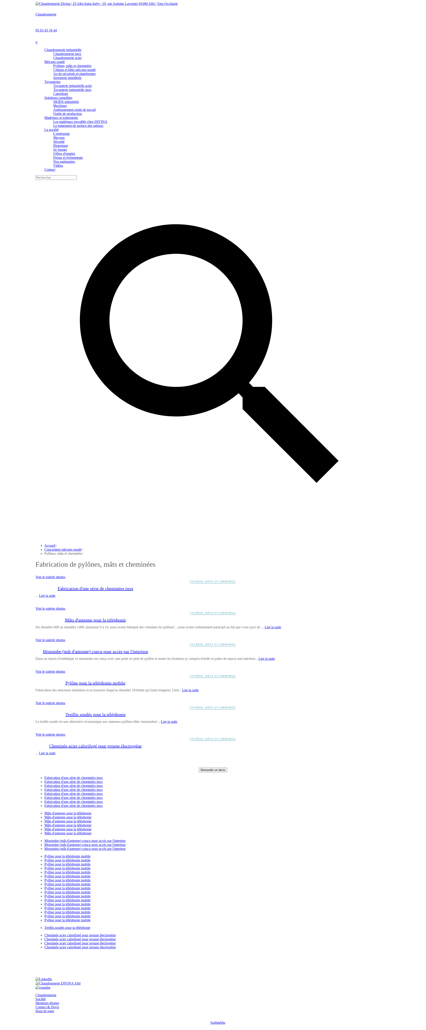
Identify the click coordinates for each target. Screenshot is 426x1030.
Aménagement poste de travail (74, 110)
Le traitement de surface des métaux (78, 126)
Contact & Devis (47, 1007)
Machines (60, 106)
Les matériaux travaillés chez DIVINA (80, 122)
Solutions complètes (58, 98)
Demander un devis (213, 770)
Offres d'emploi (64, 153)
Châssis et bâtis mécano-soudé (74, 70)
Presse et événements (68, 157)
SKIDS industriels (66, 102)
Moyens (59, 138)
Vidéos (58, 165)
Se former (60, 149)
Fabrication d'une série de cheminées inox (95, 588)
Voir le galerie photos (50, 577)
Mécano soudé (54, 62)
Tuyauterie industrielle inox (72, 90)
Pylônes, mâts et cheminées (72, 66)
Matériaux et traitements (61, 118)
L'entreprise (61, 134)
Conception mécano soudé (62, 549)
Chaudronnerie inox (67, 54)
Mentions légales (47, 1003)
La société (51, 130)
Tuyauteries (52, 82)
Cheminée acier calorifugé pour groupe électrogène (95, 745)
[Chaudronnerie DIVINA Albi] (58, 983)
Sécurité (59, 141)
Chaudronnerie (46, 14)
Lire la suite (47, 596)
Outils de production (67, 114)
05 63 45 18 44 (46, 30)
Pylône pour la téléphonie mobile (95, 682)
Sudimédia (217, 1022)
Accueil (49, 545)
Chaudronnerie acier (67, 58)
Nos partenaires (64, 161)
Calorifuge (60, 94)
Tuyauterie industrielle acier (72, 86)
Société (41, 999)
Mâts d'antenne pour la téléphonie (95, 619)
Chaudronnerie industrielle (62, 50)
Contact (49, 169)
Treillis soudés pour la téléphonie (95, 714)
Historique (60, 145)
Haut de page (45, 1011)
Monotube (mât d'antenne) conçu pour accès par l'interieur (95, 651)
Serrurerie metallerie (67, 78)
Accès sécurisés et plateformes (74, 74)
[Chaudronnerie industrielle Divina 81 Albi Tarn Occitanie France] (107, 4)
